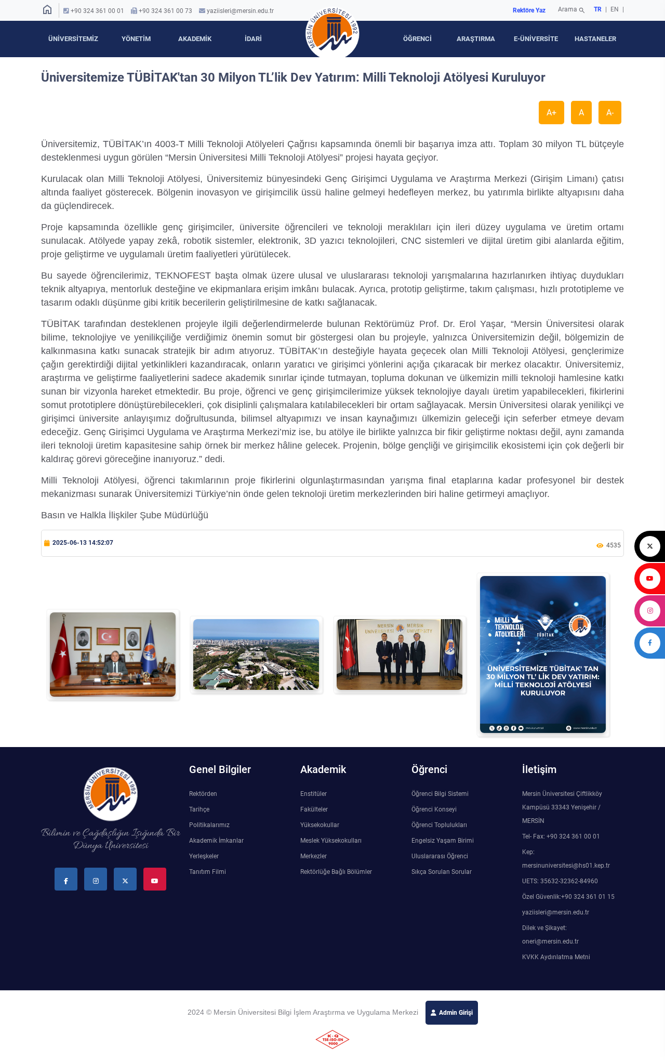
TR (598, 9)
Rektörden (203, 793)
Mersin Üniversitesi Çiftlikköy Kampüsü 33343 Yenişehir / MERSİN (562, 807)
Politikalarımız (209, 825)
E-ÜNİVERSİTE (536, 39)
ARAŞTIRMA (476, 39)
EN (615, 9)
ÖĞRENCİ (417, 39)
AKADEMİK (194, 39)
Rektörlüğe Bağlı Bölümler (336, 871)
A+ (551, 112)
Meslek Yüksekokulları (331, 840)
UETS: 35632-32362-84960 (560, 881)
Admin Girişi (456, 1012)
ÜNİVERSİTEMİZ (73, 39)
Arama (572, 10)
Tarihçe (199, 809)
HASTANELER (595, 39)
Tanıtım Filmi (207, 871)
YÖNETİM (136, 39)
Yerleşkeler (204, 856)
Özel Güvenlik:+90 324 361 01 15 (568, 896)
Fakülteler (314, 809)
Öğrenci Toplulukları (439, 825)
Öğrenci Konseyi (434, 809)
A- (610, 112)
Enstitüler (313, 793)
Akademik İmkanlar (216, 840)
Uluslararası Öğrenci (439, 856)
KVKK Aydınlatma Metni (556, 957)
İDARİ (253, 39)
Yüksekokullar (319, 825)
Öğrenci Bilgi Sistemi (440, 793)
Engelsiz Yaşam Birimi (442, 840)
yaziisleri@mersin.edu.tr (240, 11)
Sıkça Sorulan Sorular (441, 871)
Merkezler (313, 856)
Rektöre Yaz (529, 10)
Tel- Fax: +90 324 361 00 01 (561, 836)
